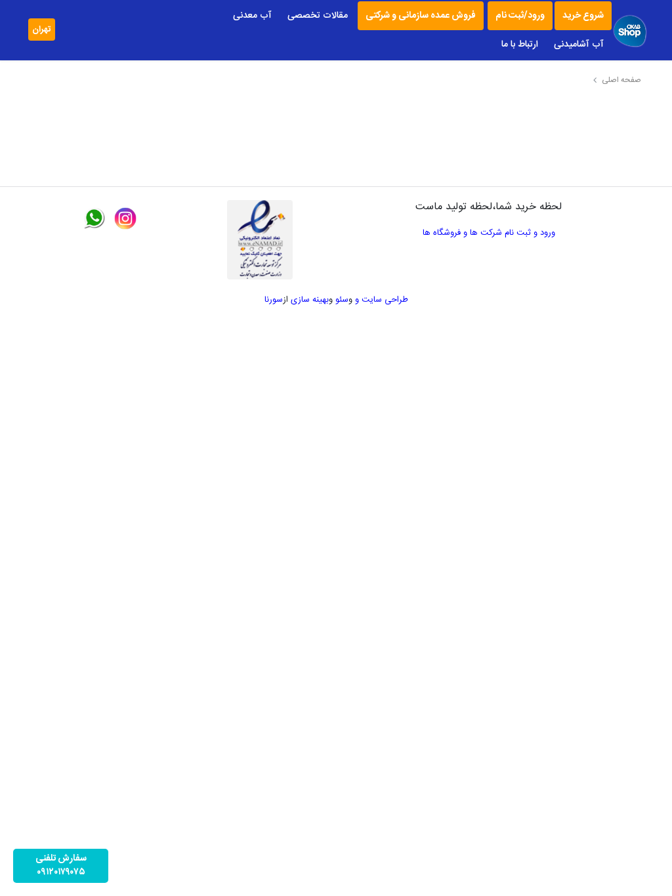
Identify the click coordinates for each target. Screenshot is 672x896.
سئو (341, 300)
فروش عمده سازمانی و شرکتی (421, 16)
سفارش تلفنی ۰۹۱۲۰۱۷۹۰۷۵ (61, 865)
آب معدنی (252, 16)
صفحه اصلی (621, 80)
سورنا (273, 300)
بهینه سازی (310, 300)
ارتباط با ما (519, 44)
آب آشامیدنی (579, 44)
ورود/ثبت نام (520, 16)
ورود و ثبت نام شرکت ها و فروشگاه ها (489, 233)
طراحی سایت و (380, 300)
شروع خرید (583, 16)
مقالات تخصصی (317, 16)
